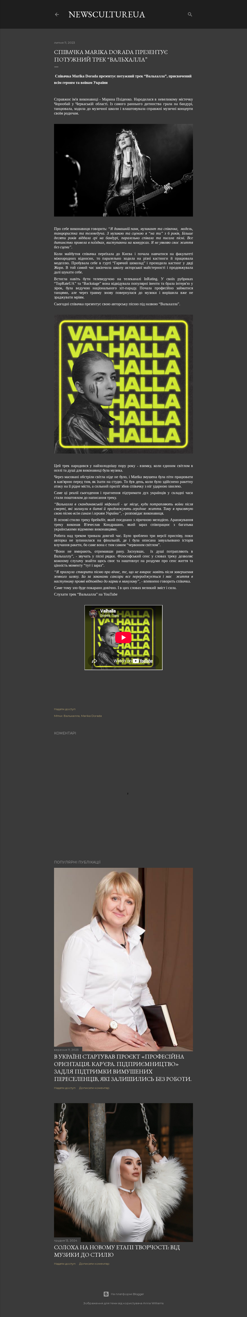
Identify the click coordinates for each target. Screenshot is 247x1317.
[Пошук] (190, 13)
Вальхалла (72, 716)
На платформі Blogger (127, 1294)
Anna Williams (153, 1303)
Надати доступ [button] (64, 709)
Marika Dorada (91, 716)
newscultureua (107, 14)
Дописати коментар (94, 1088)
